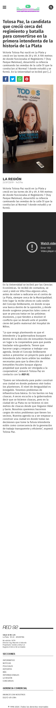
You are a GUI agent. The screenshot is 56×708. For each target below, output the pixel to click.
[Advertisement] (28, 464)
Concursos (8, 681)
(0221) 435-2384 (9, 697)
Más (4, 672)
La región (7, 678)
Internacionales (11, 675)
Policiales (8, 666)
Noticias (7, 663)
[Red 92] (28, 7)
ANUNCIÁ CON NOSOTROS (14, 694)
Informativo (9, 660)
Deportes (7, 669)
